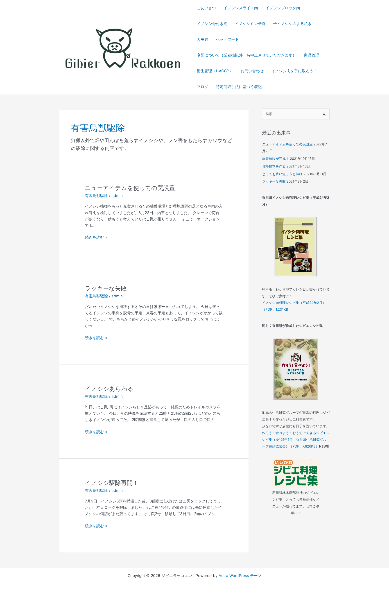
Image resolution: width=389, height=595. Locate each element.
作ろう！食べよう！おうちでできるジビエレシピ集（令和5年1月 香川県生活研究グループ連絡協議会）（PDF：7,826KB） (296, 439)
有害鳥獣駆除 (96, 195)
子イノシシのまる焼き (292, 23)
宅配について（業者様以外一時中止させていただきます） (246, 55)
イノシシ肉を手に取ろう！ (294, 71)
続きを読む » (96, 237)
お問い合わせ (252, 71)
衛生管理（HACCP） (215, 71)
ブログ (202, 86)
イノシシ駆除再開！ (111, 482)
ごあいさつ (206, 8)
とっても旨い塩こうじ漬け (282, 174)
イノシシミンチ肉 (250, 23)
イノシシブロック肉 (283, 8)
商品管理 (311, 55)
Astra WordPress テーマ (240, 575)
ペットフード (227, 39)
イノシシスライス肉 (241, 8)
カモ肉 (202, 39)
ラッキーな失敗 (106, 288)
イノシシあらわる (109, 388)
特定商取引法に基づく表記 (239, 86)
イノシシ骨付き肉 (212, 23)
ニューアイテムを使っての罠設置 (130, 187)
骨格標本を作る (274, 166)
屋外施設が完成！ (275, 158)
